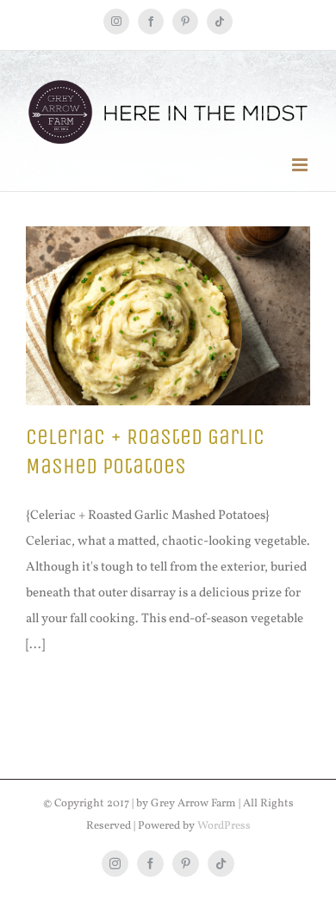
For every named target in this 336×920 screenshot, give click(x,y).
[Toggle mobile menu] (301, 165)
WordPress (224, 826)
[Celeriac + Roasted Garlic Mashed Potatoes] (168, 315)
